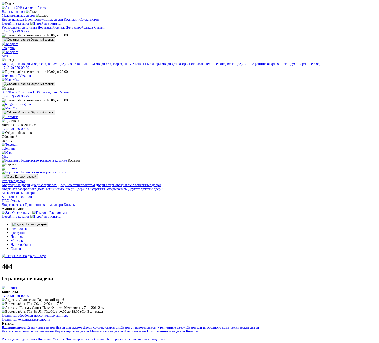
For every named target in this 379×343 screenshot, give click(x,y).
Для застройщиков (79, 27)
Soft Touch (9, 92)
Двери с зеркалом (44, 64)
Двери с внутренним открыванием (261, 64)
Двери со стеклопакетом (76, 64)
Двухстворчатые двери (305, 64)
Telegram (24, 75)
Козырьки (71, 19)
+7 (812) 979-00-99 (15, 31)
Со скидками (89, 19)
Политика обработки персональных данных (35, 315)
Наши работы (21, 244)
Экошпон (25, 92)
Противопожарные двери (44, 19)
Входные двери (13, 11)
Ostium (64, 92)
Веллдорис (49, 92)
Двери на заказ (13, 19)
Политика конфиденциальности (26, 319)
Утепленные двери (146, 64)
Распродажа (11, 27)
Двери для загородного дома (183, 64)
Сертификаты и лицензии (146, 339)
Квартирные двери (16, 64)
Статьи (99, 27)
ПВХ (37, 92)
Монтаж (58, 27)
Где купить (28, 27)
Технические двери (219, 64)
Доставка (45, 27)
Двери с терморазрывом (114, 64)
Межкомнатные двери (18, 15)
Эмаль (15, 201)
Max (15, 79)
